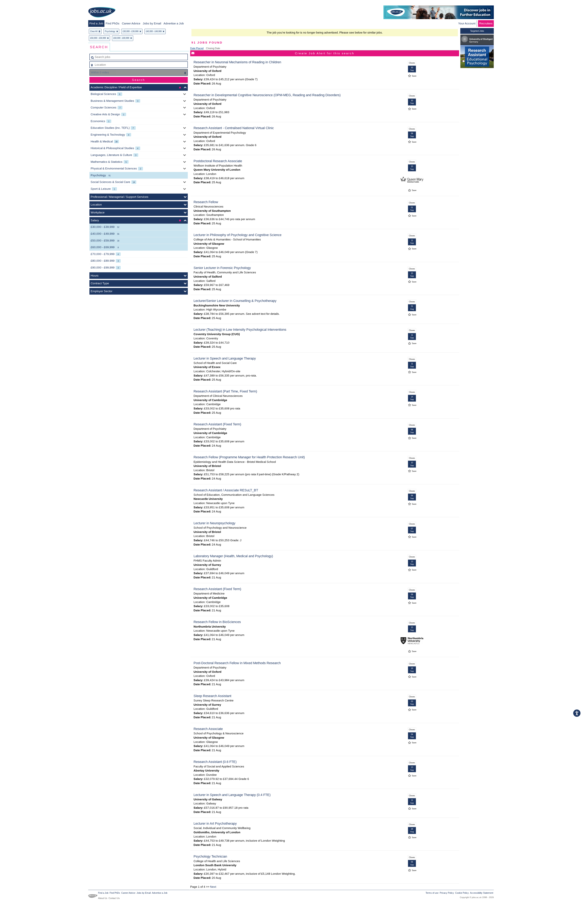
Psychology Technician (210, 856)
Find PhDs (112, 23)
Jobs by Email (152, 23)
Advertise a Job (174, 23)
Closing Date (213, 48)
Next (213, 886)
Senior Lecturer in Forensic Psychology (222, 268)
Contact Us (114, 898)
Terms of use (432, 893)
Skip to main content (14, 3)
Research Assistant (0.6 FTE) (215, 762)
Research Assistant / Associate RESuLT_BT (226, 490)
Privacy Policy (447, 893)
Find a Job (96, 23)
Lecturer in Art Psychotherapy (215, 823)
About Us (102, 898)
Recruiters (486, 23)
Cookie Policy (462, 893)
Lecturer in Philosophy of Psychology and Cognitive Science (237, 235)
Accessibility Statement (481, 893)
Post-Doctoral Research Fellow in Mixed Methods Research (237, 663)
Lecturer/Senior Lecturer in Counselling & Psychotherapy (235, 301)
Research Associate (208, 729)
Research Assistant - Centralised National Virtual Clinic (234, 128)
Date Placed (197, 48)
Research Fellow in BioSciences (217, 622)
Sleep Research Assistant (212, 696)
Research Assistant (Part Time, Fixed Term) (225, 391)
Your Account (466, 23)
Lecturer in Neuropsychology (214, 523)
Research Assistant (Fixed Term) (217, 424)
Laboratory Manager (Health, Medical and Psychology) (233, 556)
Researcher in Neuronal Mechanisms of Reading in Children (237, 62)
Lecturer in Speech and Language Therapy (225, 358)
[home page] (101, 13)
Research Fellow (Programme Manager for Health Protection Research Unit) (249, 457)
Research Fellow (206, 202)
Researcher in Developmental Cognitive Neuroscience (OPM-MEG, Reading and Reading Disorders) (267, 95)
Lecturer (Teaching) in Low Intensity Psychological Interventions (240, 329)
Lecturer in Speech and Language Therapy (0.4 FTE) (232, 795)
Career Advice (131, 23)
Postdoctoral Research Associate (218, 161)
